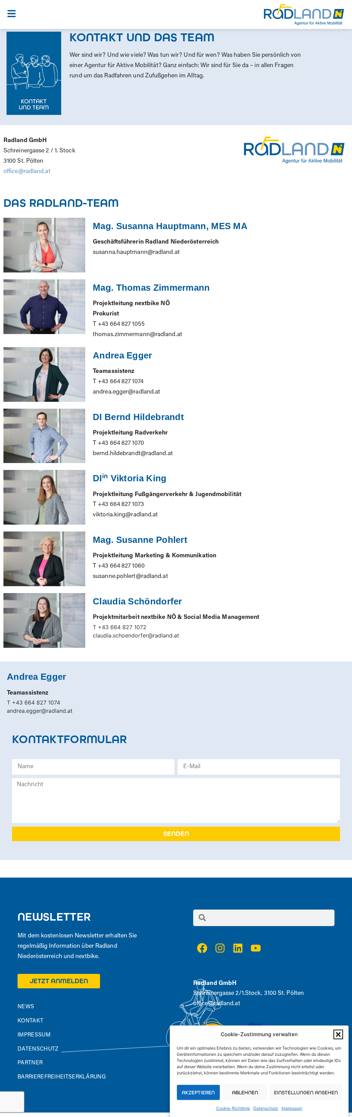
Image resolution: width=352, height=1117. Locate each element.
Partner (30, 1063)
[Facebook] (202, 948)
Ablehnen (245, 1092)
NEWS (26, 1007)
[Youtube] (256, 948)
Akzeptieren (198, 1092)
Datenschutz (265, 1108)
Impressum (292, 1108)
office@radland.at (27, 172)
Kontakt (30, 1021)
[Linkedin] (238, 948)
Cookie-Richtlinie (233, 1108)
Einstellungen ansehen (306, 1092)
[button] (338, 1034)
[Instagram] (220, 948)
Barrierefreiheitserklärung (62, 1077)
